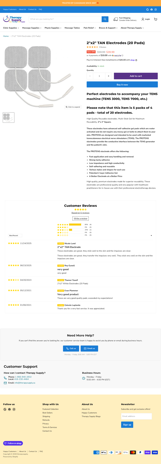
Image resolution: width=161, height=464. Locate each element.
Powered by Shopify (10, 457)
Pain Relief (89, 28)
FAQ (40, 9)
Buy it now (122, 84)
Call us (73, 348)
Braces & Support (107, 28)
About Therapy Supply (131, 28)
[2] (8, 118)
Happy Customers (9, 9)
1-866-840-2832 (23, 377)
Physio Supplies (52, 28)
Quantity (90, 70)
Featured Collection (51, 409)
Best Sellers (47, 412)
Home (6, 36)
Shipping (46, 416)
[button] (122, 55)
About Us (22, 9)
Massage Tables (72, 28)
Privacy (46, 423)
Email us (91, 348)
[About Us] (80, 3)
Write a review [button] (80, 218)
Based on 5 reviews (80, 212)
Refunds (46, 420)
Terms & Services (50, 427)
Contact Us (32, 9)
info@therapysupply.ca (25, 382)
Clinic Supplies (10, 28)
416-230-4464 (21, 379)
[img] (13, 243)
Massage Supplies (31, 28)
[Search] (105, 19)
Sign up (127, 424)
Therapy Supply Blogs (91, 416)
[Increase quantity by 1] (108, 76)
